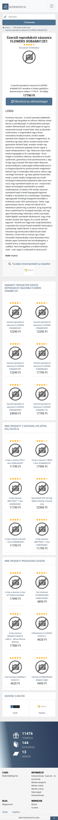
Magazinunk (7, 804)
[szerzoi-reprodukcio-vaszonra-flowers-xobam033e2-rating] (15, 384)
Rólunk (34, 804)
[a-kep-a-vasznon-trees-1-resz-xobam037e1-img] (42, 450)
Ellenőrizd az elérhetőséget (31, 101)
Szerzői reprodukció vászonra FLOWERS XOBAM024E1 (42, 366)
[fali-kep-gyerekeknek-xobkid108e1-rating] (42, 658)
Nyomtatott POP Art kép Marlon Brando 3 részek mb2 (42, 501)
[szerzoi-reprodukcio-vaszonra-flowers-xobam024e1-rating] (42, 344)
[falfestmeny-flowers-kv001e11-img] (42, 623)
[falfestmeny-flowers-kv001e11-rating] (42, 614)
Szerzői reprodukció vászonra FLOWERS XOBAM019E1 (15, 366)
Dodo (5, 812)
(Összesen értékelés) (29, 48)
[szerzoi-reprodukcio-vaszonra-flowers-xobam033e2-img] (15, 394)
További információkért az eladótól (30, 263)
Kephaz (14, 255)
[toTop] (54, 818)
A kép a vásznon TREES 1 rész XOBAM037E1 (42, 461)
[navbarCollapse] (52, 6)
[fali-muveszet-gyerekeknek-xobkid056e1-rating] (42, 573)
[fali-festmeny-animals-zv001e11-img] (15, 667)
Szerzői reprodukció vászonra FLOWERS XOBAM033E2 (15, 407)
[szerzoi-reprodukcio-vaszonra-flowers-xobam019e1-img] (15, 353)
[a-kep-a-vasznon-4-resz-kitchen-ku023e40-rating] (15, 573)
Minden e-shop (37, 789)
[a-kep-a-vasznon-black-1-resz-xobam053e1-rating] (15, 519)
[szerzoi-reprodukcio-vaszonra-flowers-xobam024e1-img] (42, 353)
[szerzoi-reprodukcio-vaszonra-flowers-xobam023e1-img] (42, 312)
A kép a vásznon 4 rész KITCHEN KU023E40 (15, 593)
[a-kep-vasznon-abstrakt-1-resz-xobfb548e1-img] (42, 529)
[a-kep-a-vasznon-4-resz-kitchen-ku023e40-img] (15, 582)
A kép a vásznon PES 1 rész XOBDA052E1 (15, 461)
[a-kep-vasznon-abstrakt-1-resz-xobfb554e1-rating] (15, 478)
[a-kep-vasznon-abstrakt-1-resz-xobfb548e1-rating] (42, 519)
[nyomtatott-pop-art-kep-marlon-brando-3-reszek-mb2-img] (42, 488)
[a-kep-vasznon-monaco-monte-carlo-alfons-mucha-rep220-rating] (15, 614)
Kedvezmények (37, 795)
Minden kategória (38, 782)
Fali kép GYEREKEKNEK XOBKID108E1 (42, 678)
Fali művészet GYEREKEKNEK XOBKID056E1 (42, 595)
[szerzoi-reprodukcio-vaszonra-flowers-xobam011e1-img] (42, 394)
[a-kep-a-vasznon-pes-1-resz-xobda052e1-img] (15, 450)
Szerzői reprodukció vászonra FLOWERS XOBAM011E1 (42, 407)
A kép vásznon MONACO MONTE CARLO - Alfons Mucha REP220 (15, 637)
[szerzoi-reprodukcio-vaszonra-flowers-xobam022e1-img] (15, 312)
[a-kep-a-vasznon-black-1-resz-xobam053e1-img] (15, 529)
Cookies (34, 808)
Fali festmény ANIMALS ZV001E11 (15, 678)
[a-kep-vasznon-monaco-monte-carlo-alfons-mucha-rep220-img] (15, 623)
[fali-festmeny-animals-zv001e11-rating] (15, 658)
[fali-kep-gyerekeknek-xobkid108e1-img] (42, 667)
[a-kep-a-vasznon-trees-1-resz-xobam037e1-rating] (42, 441)
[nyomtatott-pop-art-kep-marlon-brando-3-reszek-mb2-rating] (42, 478)
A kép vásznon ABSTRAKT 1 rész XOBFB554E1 (15, 501)
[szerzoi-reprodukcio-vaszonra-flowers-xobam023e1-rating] (42, 303)
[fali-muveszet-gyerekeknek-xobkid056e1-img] (42, 582)
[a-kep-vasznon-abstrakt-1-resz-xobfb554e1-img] (15, 488)
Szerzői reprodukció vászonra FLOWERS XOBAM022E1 (15, 325)
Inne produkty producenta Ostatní (25, 561)
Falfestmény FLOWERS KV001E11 (42, 634)
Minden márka (37, 786)
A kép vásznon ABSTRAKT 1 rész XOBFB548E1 (42, 542)
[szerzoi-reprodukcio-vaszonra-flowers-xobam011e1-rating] (42, 384)
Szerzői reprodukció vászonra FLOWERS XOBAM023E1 (42, 325)
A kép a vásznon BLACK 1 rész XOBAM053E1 (15, 540)
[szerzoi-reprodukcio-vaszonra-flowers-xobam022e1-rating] (15, 303)
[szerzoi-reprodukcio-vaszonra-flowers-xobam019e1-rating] (15, 344)
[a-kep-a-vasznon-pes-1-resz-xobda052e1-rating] (15, 441)
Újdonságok (36, 792)
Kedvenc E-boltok (15, 696)
